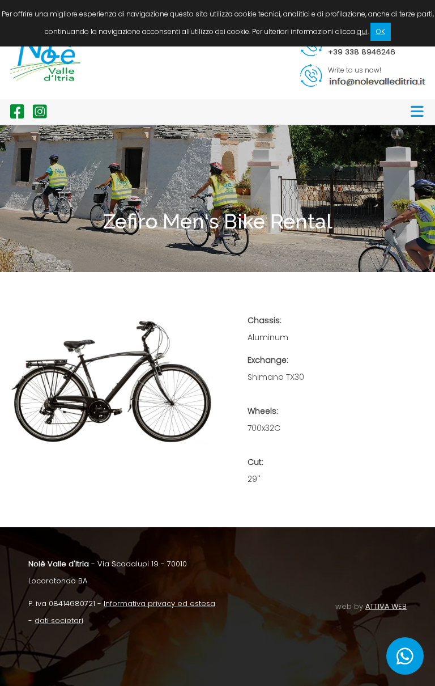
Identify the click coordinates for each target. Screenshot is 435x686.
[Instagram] (35, 114)
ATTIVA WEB (386, 606)
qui (362, 31)
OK (380, 31)
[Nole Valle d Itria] (45, 90)
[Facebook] (13, 114)
